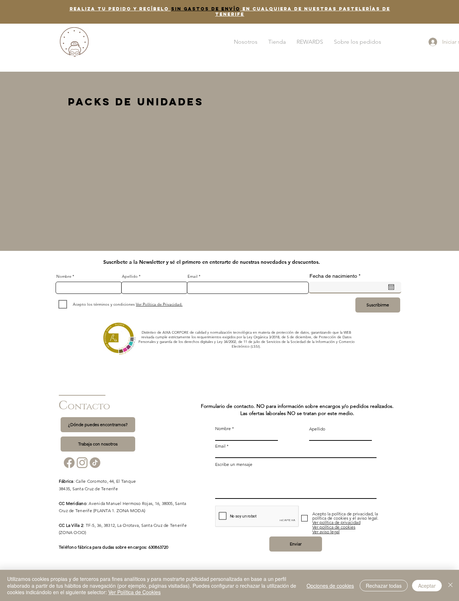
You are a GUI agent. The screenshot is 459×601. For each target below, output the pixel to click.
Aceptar (427, 585)
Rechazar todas (384, 585)
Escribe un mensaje (233, 464)
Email (193, 276)
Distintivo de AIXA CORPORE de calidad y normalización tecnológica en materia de (209, 332)
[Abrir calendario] (391, 287)
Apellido (130, 276)
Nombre (63, 276)
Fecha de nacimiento (336, 275)
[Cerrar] (450, 585)
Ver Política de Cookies (134, 592)
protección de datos (292, 332)
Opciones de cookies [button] (330, 585)
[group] (229, 124)
